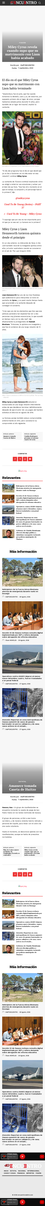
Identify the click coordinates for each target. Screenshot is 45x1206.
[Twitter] (20, 459)
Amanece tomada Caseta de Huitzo (9, 437)
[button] (9, 1202)
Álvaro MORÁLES (10, 640)
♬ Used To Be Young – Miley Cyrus (22, 213)
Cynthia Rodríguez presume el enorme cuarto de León (31, 438)
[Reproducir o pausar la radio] (22, 1202)
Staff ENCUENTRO (27, 65)
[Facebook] (15, 459)
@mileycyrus (22, 198)
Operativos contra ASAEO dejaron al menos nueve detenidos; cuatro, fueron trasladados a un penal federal (29, 509)
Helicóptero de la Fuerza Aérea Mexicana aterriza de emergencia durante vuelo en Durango (28, 488)
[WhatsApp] (25, 459)
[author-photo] (3, 597)
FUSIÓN (22, 42)
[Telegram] (30, 459)
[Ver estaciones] (42, 1202)
